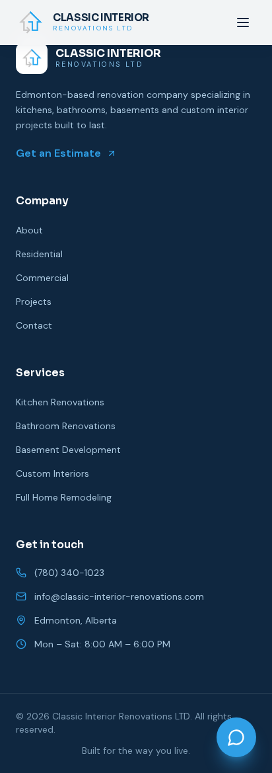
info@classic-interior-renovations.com (119, 596)
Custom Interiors (52, 473)
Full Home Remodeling (64, 497)
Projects (33, 301)
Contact (34, 325)
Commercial (42, 278)
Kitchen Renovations (60, 402)
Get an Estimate (58, 153)
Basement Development (68, 450)
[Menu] (243, 22)
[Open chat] (236, 737)
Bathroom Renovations (66, 426)
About (29, 230)
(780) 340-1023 (69, 573)
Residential (39, 254)
